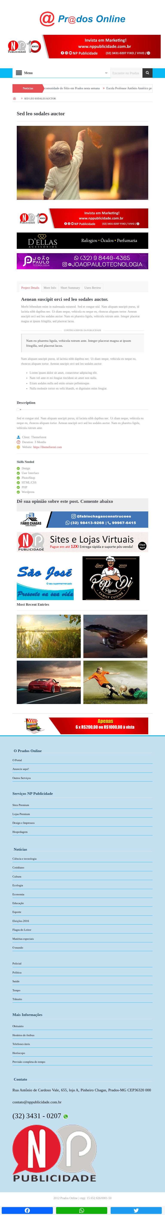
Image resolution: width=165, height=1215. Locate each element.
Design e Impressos (23, 822)
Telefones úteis (21, 1044)
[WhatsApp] (81, 1210)
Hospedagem (20, 831)
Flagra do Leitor (21, 929)
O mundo (17, 947)
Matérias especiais (23, 938)
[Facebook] (27, 1210)
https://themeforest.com (47, 447)
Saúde (16, 981)
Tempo (16, 990)
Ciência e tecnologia (24, 858)
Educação (18, 903)
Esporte (16, 912)
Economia (18, 894)
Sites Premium (20, 805)
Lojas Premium (21, 814)
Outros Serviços (21, 778)
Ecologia (17, 885)
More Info (50, 287)
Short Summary (70, 287)
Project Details (30, 287)
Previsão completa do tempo (28, 1061)
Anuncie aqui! (20, 769)
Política (16, 972)
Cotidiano (18, 867)
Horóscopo (18, 1053)
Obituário (18, 1026)
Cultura (16, 876)
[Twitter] (136, 1210)
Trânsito (17, 999)
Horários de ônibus (23, 1035)
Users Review (92, 287)
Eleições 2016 (20, 921)
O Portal (17, 760)
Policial (16, 963)
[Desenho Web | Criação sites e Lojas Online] (54, 1153)
